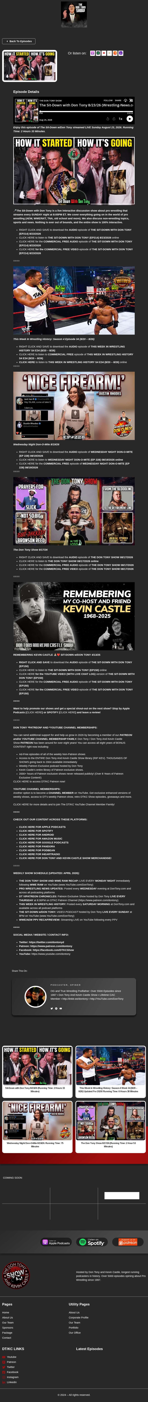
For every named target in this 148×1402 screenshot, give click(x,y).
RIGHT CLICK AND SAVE (34, 229)
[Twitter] (52, 1008)
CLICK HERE (27, 237)
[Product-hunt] (56, 1008)
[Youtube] (61, 1008)
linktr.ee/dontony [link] (75, 998)
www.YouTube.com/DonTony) (76, 884)
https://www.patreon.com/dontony (98, 900)
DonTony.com (118, 888)
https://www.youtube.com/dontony (51, 954)
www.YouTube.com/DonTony (56, 915)
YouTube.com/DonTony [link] (106, 998)
